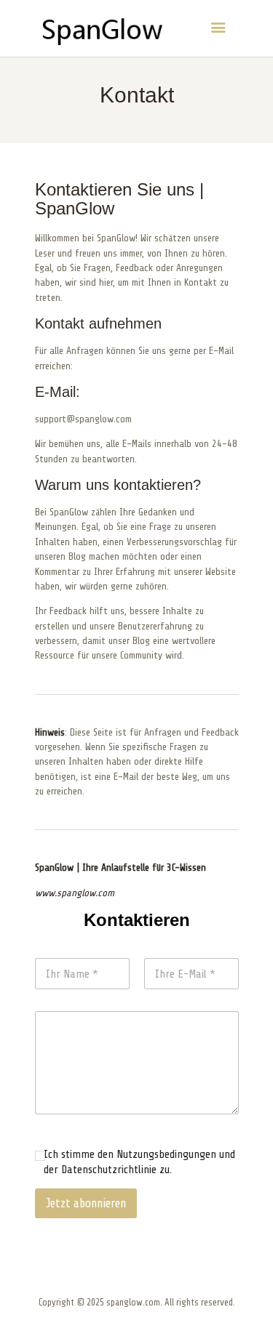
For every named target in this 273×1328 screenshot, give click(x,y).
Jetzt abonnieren (86, 1203)
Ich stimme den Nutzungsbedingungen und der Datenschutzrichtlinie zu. (139, 1162)
